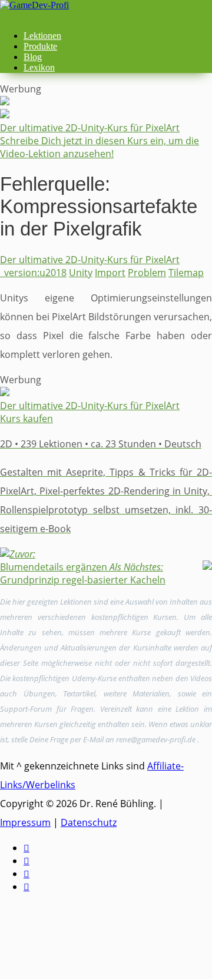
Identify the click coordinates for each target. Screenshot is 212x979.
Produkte (40, 46)
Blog (33, 57)
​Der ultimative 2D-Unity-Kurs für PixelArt (90, 259)
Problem (147, 272)
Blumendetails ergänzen (53, 560)
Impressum (25, 822)
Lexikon (39, 67)
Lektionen (42, 36)
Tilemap (186, 272)
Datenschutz (89, 822)
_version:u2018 (33, 272)
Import (110, 272)
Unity (80, 272)
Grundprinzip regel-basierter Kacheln (82, 573)
